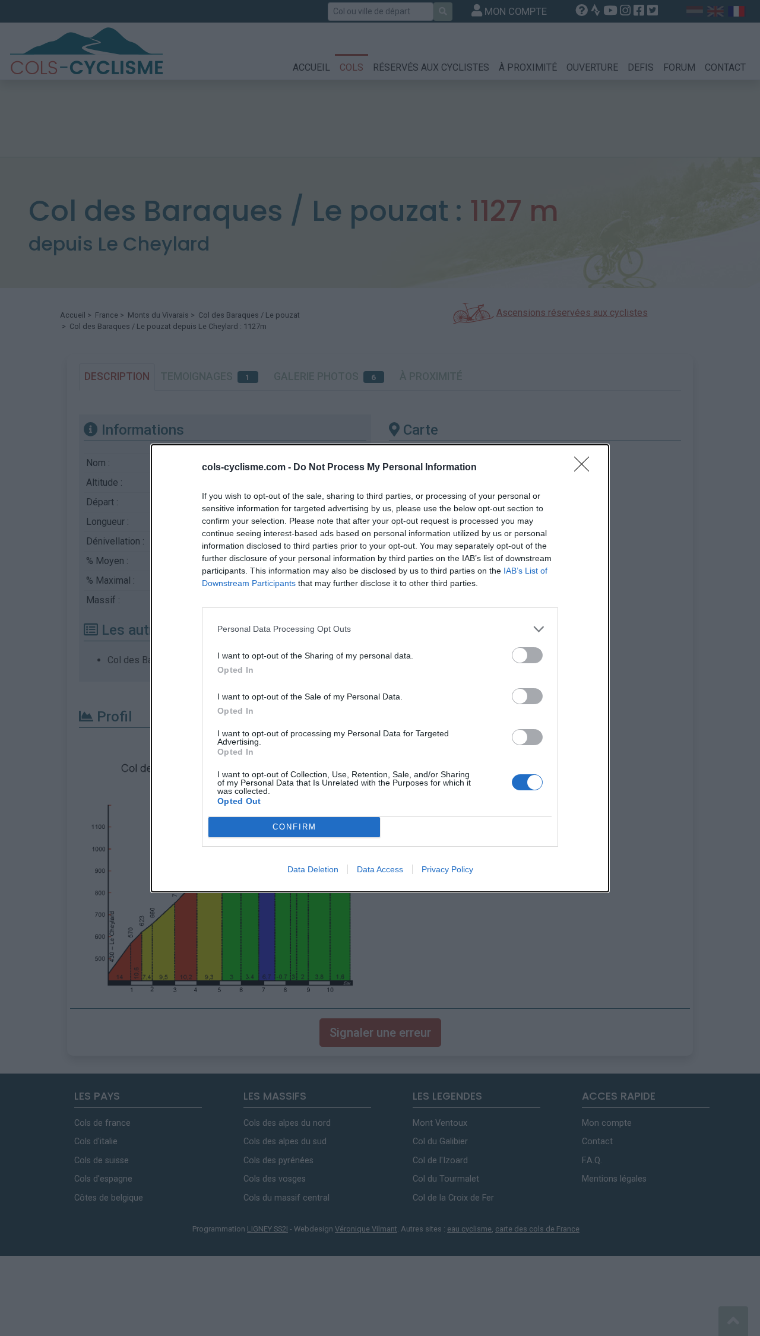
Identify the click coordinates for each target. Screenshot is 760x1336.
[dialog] (380, 668)
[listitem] (380, 629)
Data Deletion (312, 869)
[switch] (527, 655)
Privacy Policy (447, 869)
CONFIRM (294, 826)
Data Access (380, 869)
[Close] (585, 468)
